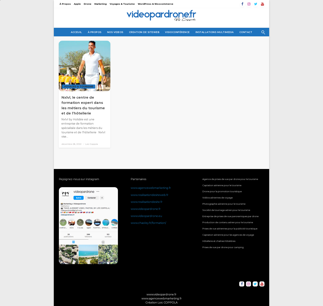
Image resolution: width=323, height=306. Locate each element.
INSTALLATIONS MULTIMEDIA (214, 32)
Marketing (100, 4)
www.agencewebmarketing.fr (151, 188)
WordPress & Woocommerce (155, 4)
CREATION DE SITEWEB (144, 32)
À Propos (65, 4)
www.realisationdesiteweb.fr (149, 195)
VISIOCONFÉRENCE (177, 32)
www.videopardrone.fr (146, 209)
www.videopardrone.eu (146, 216)
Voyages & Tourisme (122, 4)
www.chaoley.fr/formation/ (148, 223)
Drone (87, 4)
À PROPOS (94, 32)
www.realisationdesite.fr (147, 201)
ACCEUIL (76, 32)
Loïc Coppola (91, 144)
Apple (77, 4)
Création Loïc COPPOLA (161, 302)
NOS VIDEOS (115, 32)
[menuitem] (76, 32)
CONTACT (245, 32)
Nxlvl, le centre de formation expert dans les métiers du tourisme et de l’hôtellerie (83, 105)
